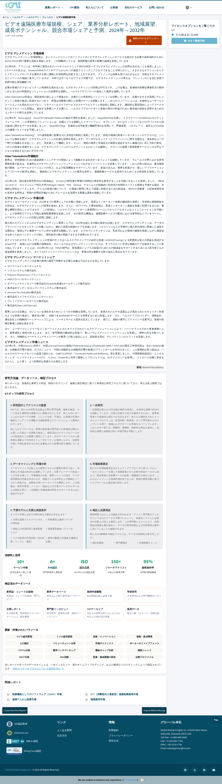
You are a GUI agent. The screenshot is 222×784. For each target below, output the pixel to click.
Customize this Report (15, 710)
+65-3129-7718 (174, 744)
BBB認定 (52, 567)
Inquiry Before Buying (154, 710)
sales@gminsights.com (178, 748)
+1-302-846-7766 (174, 741)
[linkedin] (185, 770)
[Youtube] (214, 770)
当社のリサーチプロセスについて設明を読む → (38, 668)
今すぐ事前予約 (196, 40)
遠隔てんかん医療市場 (24, 699)
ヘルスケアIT (32, 17)
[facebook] (204, 770)
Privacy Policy (130, 779)
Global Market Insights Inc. (18, 769)
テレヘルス (47, 17)
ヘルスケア (17, 17)
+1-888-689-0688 (178, 737)
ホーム (6, 17)
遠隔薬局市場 (97, 699)
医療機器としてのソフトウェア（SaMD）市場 (37, 694)
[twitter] (195, 770)
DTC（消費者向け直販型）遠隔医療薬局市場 (114, 694)
